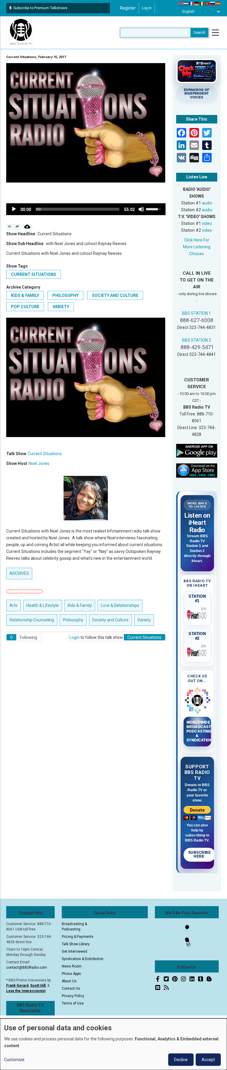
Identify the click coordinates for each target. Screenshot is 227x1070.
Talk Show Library (76, 944)
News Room (72, 966)
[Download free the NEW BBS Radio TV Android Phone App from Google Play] (197, 450)
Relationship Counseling (31, 620)
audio (207, 203)
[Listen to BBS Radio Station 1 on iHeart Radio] (197, 614)
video (207, 223)
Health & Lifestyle (42, 605)
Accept (208, 1059)
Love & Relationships (120, 605)
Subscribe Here (199, 854)
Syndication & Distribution (82, 959)
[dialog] (113, 1044)
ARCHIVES (19, 573)
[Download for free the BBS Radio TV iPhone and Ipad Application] (197, 470)
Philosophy (65, 295)
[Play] (14, 209)
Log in (147, 8)
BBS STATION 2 (196, 340)
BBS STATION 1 (196, 313)
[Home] (21, 32)
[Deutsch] (197, 3)
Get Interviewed (74, 951)
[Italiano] (202, 3)
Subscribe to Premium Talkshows (40, 8)
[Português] (207, 3)
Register (128, 8)
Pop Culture (25, 306)
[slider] (77, 209)
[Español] (218, 3)
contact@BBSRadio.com (26, 967)
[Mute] (141, 209)
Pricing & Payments (77, 937)
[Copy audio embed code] (9, 227)
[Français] (191, 3)
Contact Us (71, 988)
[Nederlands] (186, 3)
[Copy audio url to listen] (17, 227)
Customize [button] (14, 1059)
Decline (181, 1059)
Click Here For (196, 240)
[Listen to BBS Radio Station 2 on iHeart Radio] (197, 651)
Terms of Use (73, 1003)
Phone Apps (71, 974)
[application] (86, 209)
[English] (181, 3)
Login (74, 637)
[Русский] (212, 3)
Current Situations (33, 274)
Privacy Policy (73, 996)
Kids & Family (25, 295)
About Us (69, 981)
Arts (13, 605)
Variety (61, 306)
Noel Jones (39, 463)
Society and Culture (115, 295)
